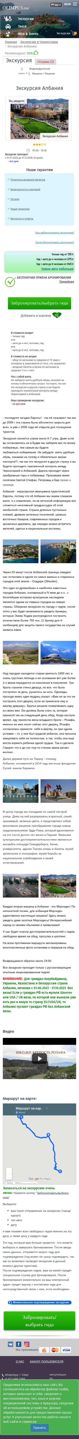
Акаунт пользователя (46, 1361)
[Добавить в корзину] (57, 315)
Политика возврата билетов (28, 179)
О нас (20, 1361)
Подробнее (66, 281)
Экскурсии (26, 19)
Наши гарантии (20, 208)
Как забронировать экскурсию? (54, 232)
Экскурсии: (66, 33)
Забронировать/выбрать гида (39, 303)
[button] (66, 101)
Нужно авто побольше (57, 269)
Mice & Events (28, 34)
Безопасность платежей (25, 189)
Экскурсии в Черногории (39, 42)
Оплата (15, 199)
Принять (39, 1428)
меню (67, 4)
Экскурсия (19, 60)
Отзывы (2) (45, 62)
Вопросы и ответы (22, 218)
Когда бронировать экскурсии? (54, 242)
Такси (22, 26)
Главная (11, 42)
